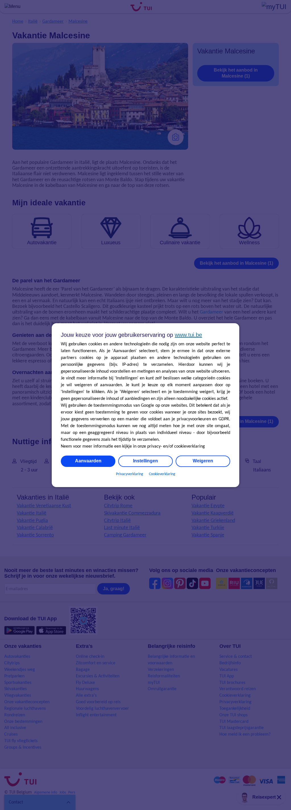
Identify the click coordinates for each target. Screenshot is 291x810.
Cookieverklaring (162, 474)
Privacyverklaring (129, 474)
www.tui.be (188, 335)
